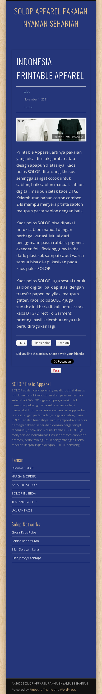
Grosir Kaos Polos (24, 532)
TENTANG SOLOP (24, 502)
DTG (23, 343)
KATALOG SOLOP (24, 485)
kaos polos (42, 343)
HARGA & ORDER (24, 476)
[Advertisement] (51, 619)
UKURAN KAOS (22, 510)
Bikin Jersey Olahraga (26, 558)
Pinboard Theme (41, 689)
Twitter (55, 37)
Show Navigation (78, 42)
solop (27, 92)
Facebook (45, 37)
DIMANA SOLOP (23, 468)
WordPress (68, 689)
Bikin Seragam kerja (25, 549)
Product (28, 107)
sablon (64, 343)
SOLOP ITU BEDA (24, 493)
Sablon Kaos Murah (25, 541)
